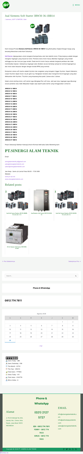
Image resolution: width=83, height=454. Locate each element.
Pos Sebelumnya (8, 261)
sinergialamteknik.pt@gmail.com (15, 161)
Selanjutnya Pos (75, 261)
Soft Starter (9, 56)
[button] (4, 452)
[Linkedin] (70, 449)
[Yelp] (73, 449)
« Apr (40, 346)
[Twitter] (67, 449)
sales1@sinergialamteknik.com (15, 166)
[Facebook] (64, 449)
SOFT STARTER (17, 19)
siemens (8, 19)
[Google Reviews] (76, 449)
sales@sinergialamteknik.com (14, 164)
